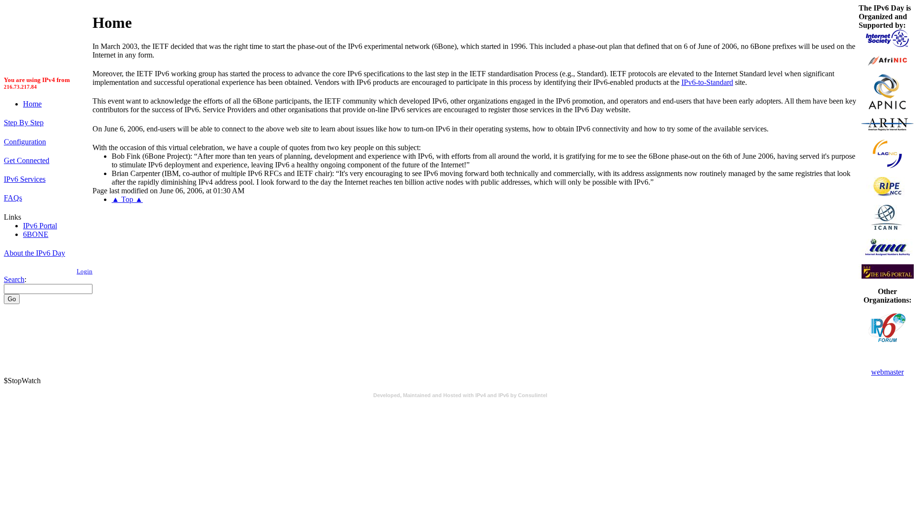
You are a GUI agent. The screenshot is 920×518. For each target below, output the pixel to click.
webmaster (887, 372)
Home (32, 104)
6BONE (35, 234)
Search (14, 279)
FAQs (13, 198)
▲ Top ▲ (127, 199)
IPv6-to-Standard (707, 82)
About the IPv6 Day (34, 253)
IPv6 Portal (40, 226)
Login (84, 271)
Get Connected (26, 160)
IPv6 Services (25, 179)
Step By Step (24, 122)
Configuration (25, 142)
